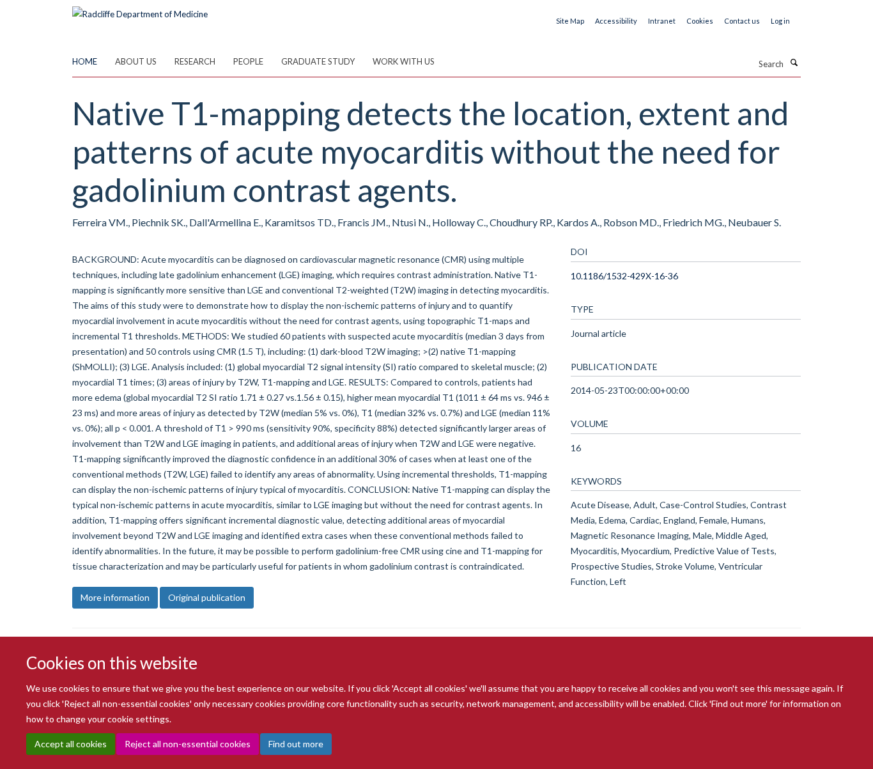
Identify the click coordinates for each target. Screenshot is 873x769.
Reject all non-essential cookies (188, 743)
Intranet (662, 21)
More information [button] (115, 597)
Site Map (570, 21)
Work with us (404, 61)
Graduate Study (318, 61)
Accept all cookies (71, 743)
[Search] (794, 63)
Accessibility (616, 21)
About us (136, 61)
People (248, 61)
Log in (780, 21)
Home (84, 61)
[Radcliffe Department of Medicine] (140, 9)
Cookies (699, 21)
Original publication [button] (206, 597)
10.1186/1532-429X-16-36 (624, 275)
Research (194, 61)
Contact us (742, 21)
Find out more (295, 743)
